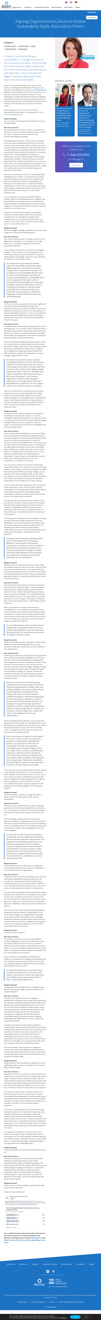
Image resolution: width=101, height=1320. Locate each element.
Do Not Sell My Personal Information (71, 1302)
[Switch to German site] (76, 2)
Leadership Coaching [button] (42, 7)
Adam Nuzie (35, 1238)
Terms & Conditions (38, 1302)
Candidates (92, 12)
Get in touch (76, 165)
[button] (5, 7)
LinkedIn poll (22, 66)
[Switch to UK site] (66, 2)
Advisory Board (66, 1264)
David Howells (23, 110)
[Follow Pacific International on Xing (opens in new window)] (53, 1271)
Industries (27, 7)
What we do (17, 7)
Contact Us (92, 17)
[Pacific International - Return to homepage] (39, 1282)
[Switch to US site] (71, 2)
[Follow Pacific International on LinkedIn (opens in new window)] (47, 1271)
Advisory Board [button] (56, 7)
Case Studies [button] (68, 7)
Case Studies (80, 1264)
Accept (75, 1317)
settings (63, 1318)
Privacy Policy (22, 1302)
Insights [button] (77, 7)
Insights (91, 1264)
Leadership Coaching (50, 1264)
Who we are (5, 7)
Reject (86, 1317)
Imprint (51, 1302)
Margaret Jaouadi (38, 88)
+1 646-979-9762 (78, 155)
